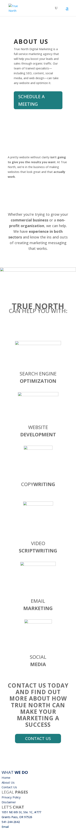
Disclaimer (9, 802)
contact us (38, 738)
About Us (8, 782)
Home (6, 777)
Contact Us (9, 787)
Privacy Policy (11, 797)
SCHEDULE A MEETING (31, 100)
